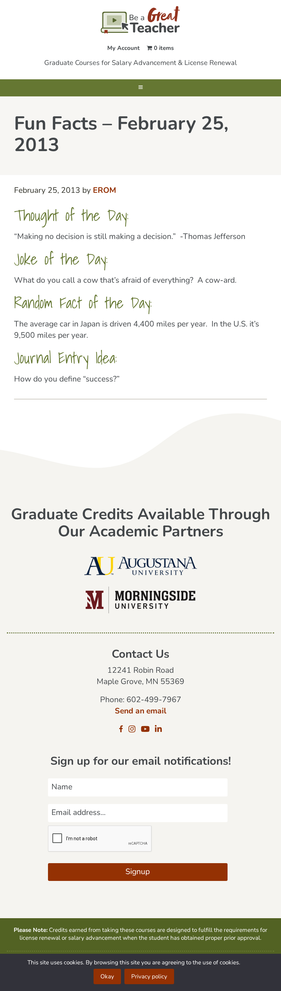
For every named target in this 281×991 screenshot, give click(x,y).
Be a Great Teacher (140, 20)
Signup (137, 872)
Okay (107, 977)
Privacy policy (149, 977)
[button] (140, 87)
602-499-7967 (153, 700)
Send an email (140, 711)
